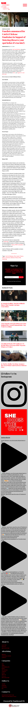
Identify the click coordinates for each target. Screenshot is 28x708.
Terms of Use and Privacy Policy (9, 696)
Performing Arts (6, 667)
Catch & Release (9, 256)
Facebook (4, 685)
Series (3, 665)
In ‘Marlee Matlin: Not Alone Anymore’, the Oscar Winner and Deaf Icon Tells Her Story (14, 365)
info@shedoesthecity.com (8, 695)
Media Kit (4, 654)
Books (3, 668)
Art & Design (4, 670)
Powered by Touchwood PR (14, 701)
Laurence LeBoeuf (10, 257)
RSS (2, 688)
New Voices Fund (5, 648)
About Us (4, 674)
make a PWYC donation (17, 244)
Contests (4, 657)
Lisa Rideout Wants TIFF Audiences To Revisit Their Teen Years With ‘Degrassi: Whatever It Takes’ (13, 345)
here (14, 72)
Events (3, 673)
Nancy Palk (18, 257)
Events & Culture (6, 29)
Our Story (4, 645)
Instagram (4, 687)
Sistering (6, 241)
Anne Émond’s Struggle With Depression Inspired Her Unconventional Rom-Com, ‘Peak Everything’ (13, 325)
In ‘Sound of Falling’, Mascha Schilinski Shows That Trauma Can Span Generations (13, 305)
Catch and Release (16, 49)
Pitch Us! (4, 646)
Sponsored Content (6, 656)
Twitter (3, 684)
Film (15, 256)
